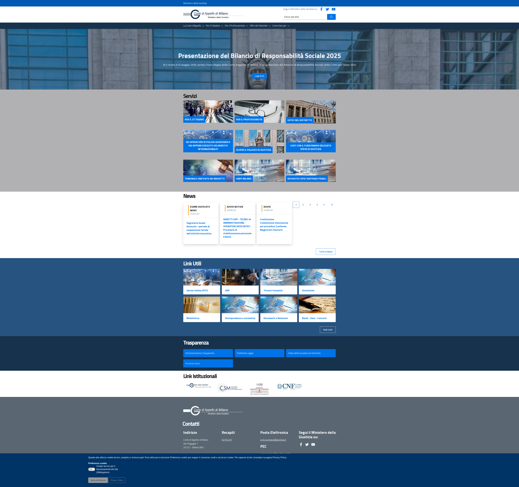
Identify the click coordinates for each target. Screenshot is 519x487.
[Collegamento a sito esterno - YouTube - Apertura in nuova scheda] (333, 9)
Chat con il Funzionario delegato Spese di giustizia (310, 147)
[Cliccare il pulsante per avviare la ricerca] (331, 17)
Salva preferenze (98, 480)
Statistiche (308, 290)
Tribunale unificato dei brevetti (205, 178)
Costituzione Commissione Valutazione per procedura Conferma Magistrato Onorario (274, 224)
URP (227, 290)
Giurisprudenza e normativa (240, 318)
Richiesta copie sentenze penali (306, 178)
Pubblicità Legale (245, 353)
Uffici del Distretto (299, 120)
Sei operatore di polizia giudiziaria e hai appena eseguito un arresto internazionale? (208, 145)
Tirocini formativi (273, 290)
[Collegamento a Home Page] (213, 14)
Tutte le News (325, 251)
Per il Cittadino (194, 119)
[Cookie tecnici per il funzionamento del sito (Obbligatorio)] (91, 469)
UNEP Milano (243, 178)
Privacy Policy (117, 480)
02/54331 (227, 440)
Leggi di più (259, 75)
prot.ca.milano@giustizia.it (273, 440)
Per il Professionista (249, 119)
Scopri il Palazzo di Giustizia (253, 150)
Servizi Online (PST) (197, 290)
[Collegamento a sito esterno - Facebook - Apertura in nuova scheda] (321, 9)
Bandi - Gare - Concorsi (314, 318)
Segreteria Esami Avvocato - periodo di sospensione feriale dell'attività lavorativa (199, 228)
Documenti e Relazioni (276, 318)
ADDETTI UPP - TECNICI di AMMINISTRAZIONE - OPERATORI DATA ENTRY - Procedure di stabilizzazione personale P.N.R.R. (237, 228)
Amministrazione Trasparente (199, 353)
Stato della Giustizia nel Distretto (304, 353)
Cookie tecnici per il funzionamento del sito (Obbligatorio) (107, 469)
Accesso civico (192, 363)
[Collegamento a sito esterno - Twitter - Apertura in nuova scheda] (327, 9)
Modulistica (193, 318)
